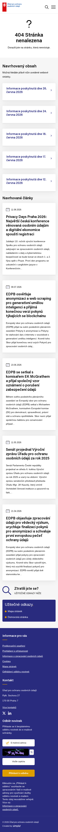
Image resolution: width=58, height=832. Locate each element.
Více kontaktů (9, 707)
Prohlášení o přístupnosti (15, 651)
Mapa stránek (15, 611)
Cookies (6, 661)
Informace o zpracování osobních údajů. (14, 808)
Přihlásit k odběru (18, 773)
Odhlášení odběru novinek (15, 671)
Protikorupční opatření (13, 646)
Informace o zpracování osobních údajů (22, 656)
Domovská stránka (18, 617)
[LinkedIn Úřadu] (9, 713)
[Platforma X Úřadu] (4, 713)
